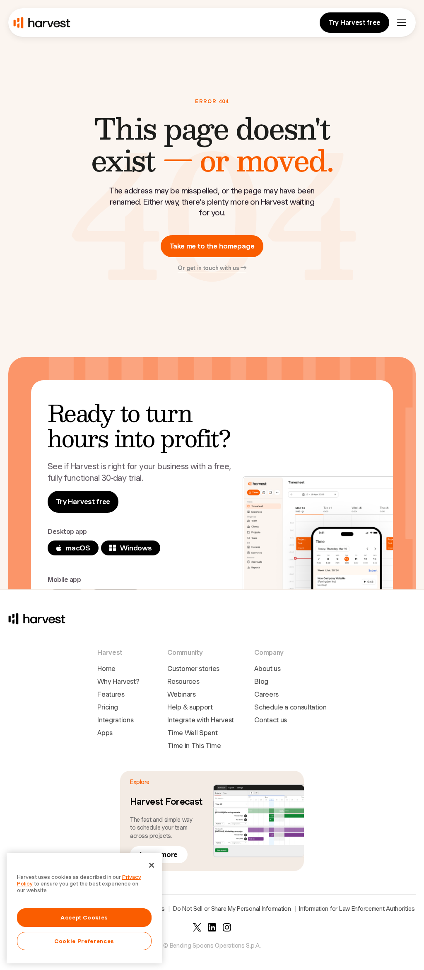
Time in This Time (194, 746)
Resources (183, 681)
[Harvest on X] (197, 927)
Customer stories (193, 669)
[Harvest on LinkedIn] (212, 927)
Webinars (181, 694)
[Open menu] (402, 23)
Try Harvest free (354, 23)
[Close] (151, 865)
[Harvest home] (41, 23)
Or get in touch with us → (212, 268)
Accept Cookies (84, 917)
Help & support (190, 707)
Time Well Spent (192, 733)
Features (110, 694)
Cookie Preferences (84, 941)
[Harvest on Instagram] (227, 927)
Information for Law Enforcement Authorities (356, 908)
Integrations (115, 720)
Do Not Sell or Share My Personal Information (232, 908)
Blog (261, 681)
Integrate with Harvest (200, 720)
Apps (105, 733)
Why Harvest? (118, 681)
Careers (266, 694)
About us (267, 669)
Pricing (107, 707)
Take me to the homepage (211, 246)
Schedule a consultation (290, 707)
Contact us (270, 720)
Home (106, 669)
